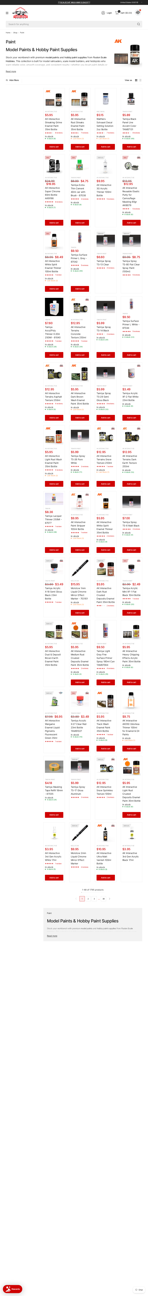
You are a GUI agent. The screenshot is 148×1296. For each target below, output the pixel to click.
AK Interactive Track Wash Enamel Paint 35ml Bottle (104, 725)
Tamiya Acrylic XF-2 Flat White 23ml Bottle (130, 397)
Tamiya (73, 247)
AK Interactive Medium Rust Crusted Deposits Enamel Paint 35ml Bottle (80, 658)
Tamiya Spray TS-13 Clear (104, 263)
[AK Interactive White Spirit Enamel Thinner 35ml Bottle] (106, 502)
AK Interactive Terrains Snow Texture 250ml (104, 459)
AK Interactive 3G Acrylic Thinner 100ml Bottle (104, 190)
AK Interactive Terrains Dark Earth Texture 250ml (129, 461)
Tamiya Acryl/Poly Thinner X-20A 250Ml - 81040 (53, 332)
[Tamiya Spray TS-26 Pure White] (80, 436)
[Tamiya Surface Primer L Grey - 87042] (80, 238)
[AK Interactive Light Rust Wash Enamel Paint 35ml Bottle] (54, 436)
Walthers (100, 112)
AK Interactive (51, 112)
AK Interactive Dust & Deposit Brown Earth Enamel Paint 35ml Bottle (53, 658)
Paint (22, 33)
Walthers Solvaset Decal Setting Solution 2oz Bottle (105, 124)
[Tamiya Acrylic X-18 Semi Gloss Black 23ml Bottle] (54, 568)
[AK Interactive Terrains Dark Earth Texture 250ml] (131, 436)
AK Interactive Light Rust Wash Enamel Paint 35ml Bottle (53, 461)
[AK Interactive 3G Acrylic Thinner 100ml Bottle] (106, 165)
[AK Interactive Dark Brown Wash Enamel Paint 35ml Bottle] (80, 373)
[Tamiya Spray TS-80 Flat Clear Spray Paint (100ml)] (131, 241)
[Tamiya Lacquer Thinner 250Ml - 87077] (54, 499)
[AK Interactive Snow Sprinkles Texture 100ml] (106, 767)
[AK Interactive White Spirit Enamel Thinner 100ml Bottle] (54, 241)
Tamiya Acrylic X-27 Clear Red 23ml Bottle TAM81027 (79, 725)
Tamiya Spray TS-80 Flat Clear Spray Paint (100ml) (131, 266)
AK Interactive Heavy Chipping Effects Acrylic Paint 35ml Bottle (131, 656)
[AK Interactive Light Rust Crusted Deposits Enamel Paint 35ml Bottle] (131, 767)
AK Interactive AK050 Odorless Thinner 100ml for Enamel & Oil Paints (131, 727)
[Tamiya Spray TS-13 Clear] (106, 241)
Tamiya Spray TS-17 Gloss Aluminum (78, 790)
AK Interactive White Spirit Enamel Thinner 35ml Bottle (105, 527)
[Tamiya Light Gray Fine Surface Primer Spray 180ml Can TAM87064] (106, 631)
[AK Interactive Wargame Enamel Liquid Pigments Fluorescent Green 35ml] (54, 700)
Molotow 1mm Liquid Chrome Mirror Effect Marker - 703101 (79, 593)
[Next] (109, 898)
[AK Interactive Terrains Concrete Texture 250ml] (80, 307)
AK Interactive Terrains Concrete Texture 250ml (78, 332)
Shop (15, 33)
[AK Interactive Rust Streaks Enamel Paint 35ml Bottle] (80, 99)
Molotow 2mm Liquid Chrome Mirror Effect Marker (78, 858)
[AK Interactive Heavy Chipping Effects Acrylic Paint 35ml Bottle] (131, 631)
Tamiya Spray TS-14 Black (104, 329)
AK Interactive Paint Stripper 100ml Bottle (78, 526)
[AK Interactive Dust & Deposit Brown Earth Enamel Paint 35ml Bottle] (54, 631)
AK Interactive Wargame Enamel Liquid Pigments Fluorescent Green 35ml (52, 729)
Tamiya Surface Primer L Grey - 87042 (79, 258)
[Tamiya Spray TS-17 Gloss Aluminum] (80, 767)
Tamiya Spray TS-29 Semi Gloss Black (104, 397)
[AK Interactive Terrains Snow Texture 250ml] (106, 436)
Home (8, 33)
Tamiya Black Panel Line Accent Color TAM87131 (129, 124)
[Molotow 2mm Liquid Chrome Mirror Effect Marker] (80, 833)
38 (103, 899)
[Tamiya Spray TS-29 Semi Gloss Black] (106, 373)
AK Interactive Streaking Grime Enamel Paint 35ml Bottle (53, 124)
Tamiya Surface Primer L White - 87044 (130, 324)
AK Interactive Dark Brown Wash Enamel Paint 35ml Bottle (80, 398)
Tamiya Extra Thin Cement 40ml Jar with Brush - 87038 (78, 190)
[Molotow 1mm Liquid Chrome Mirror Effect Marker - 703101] (80, 568)
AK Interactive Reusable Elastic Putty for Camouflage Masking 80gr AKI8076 (130, 196)
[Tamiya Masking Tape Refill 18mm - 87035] (54, 767)
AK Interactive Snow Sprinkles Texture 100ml (105, 790)
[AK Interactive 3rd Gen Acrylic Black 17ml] (131, 833)
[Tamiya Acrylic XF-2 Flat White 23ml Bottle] (131, 373)
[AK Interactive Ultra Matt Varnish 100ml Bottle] (106, 833)
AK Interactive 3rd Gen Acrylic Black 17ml (130, 856)
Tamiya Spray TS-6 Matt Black (130, 524)
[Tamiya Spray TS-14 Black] (106, 307)
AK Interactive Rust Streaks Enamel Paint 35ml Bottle (78, 124)
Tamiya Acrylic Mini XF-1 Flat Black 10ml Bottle (131, 592)
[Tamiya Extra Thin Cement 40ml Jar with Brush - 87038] (80, 165)
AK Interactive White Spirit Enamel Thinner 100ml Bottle (53, 266)
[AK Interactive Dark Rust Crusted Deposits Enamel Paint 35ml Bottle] (106, 568)
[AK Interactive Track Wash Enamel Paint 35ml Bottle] (106, 700)
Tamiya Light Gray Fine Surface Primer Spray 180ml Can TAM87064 (105, 658)
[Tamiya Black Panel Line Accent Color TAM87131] (131, 99)
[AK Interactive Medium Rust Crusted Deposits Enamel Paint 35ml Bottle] (80, 631)
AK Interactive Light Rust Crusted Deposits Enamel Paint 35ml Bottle (131, 793)
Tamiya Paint (127, 112)
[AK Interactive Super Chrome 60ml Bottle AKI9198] (54, 165)
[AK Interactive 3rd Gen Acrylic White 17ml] (54, 833)
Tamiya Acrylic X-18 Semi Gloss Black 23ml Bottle (53, 593)
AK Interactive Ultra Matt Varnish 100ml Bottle (104, 858)
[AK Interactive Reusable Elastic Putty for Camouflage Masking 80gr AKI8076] (131, 165)
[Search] (138, 24)
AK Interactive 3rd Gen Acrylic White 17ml (53, 856)
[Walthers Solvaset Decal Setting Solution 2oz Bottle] (106, 99)
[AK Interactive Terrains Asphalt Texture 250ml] (54, 373)
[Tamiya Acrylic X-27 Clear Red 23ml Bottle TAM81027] (80, 700)
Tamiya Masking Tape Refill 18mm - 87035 (54, 790)
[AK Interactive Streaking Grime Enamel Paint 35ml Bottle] (54, 99)
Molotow (75, 581)
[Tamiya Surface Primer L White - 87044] (131, 304)
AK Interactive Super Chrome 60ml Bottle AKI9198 (52, 193)
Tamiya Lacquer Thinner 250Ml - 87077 (53, 519)
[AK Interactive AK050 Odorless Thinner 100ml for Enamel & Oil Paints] (131, 700)
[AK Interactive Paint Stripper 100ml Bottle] (80, 502)
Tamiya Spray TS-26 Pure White (78, 459)
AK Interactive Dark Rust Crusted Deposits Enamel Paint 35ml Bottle (106, 595)
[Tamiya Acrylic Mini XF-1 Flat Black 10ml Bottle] (131, 568)
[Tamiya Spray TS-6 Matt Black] (131, 502)
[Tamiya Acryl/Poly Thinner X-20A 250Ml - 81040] (54, 307)
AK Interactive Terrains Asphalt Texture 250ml (53, 397)
